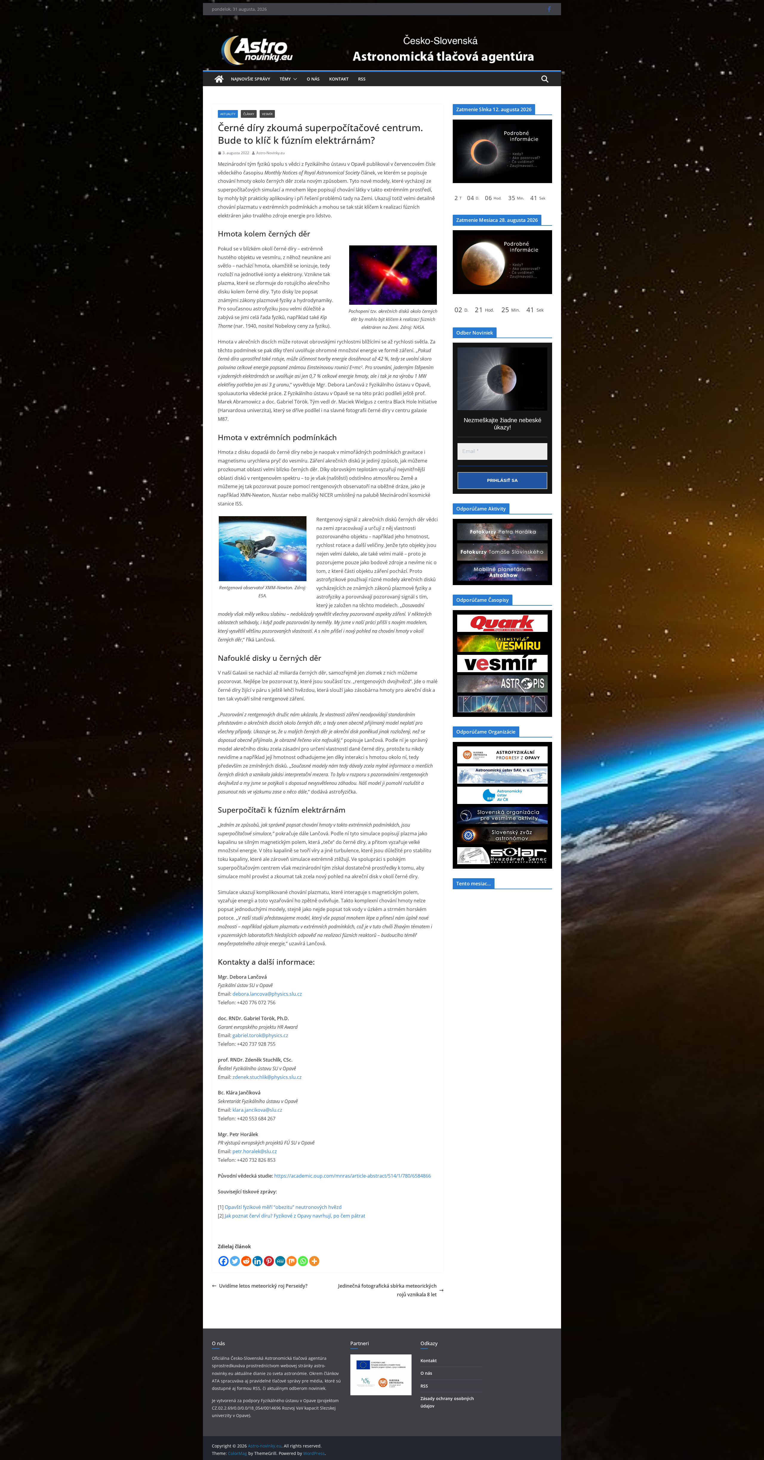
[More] (314, 1261)
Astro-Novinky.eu (270, 152)
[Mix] (291, 1261)
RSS (362, 79)
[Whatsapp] (303, 1261)
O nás (313, 79)
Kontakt (339, 79)
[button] (294, 79)
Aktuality (227, 114)
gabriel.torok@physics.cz (260, 1035)
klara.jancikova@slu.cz (257, 1110)
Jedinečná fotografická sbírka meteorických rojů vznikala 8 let (387, 1290)
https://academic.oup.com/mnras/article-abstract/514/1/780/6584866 (352, 1176)
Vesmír (267, 114)
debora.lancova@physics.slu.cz (267, 994)
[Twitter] (235, 1261)
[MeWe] (280, 1261)
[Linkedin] (257, 1261)
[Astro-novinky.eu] (382, 33)
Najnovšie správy (250, 79)
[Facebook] (223, 1261)
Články (248, 114)
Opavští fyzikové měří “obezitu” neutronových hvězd (283, 1207)
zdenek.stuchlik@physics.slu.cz (267, 1077)
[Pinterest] (269, 1261)
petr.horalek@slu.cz (254, 1151)
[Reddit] (246, 1261)
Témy (285, 79)
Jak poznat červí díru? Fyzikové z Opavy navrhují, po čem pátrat (295, 1215)
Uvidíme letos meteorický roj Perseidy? (263, 1286)
